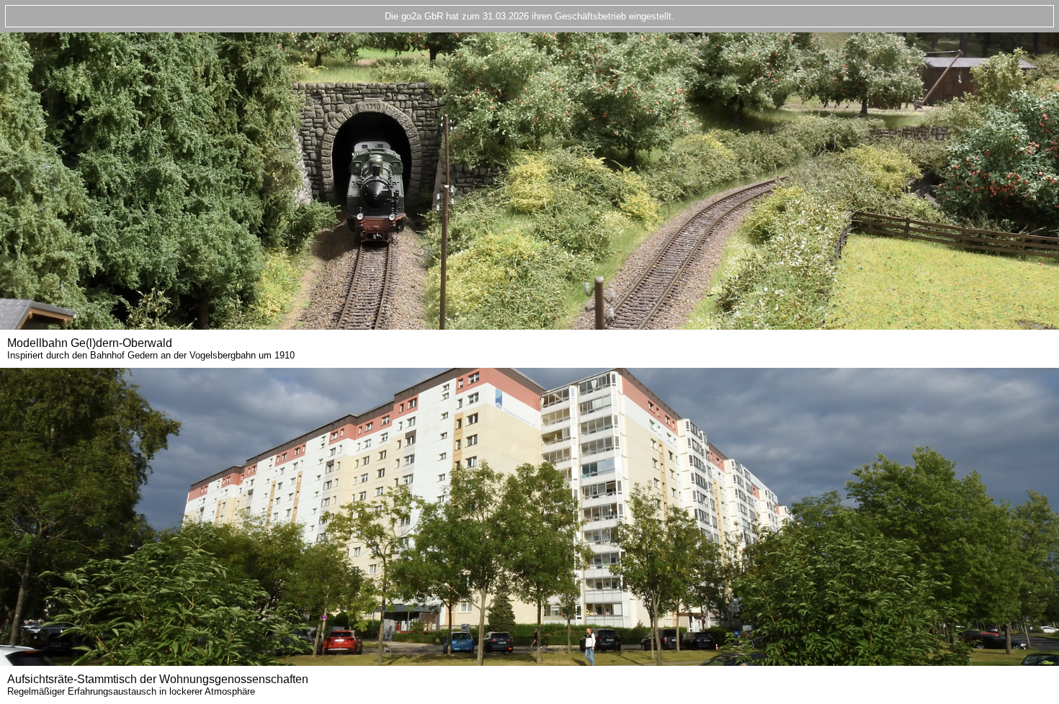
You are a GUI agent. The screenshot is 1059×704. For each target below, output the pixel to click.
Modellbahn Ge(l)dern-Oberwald (151, 349)
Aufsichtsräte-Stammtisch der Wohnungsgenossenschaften (157, 685)
